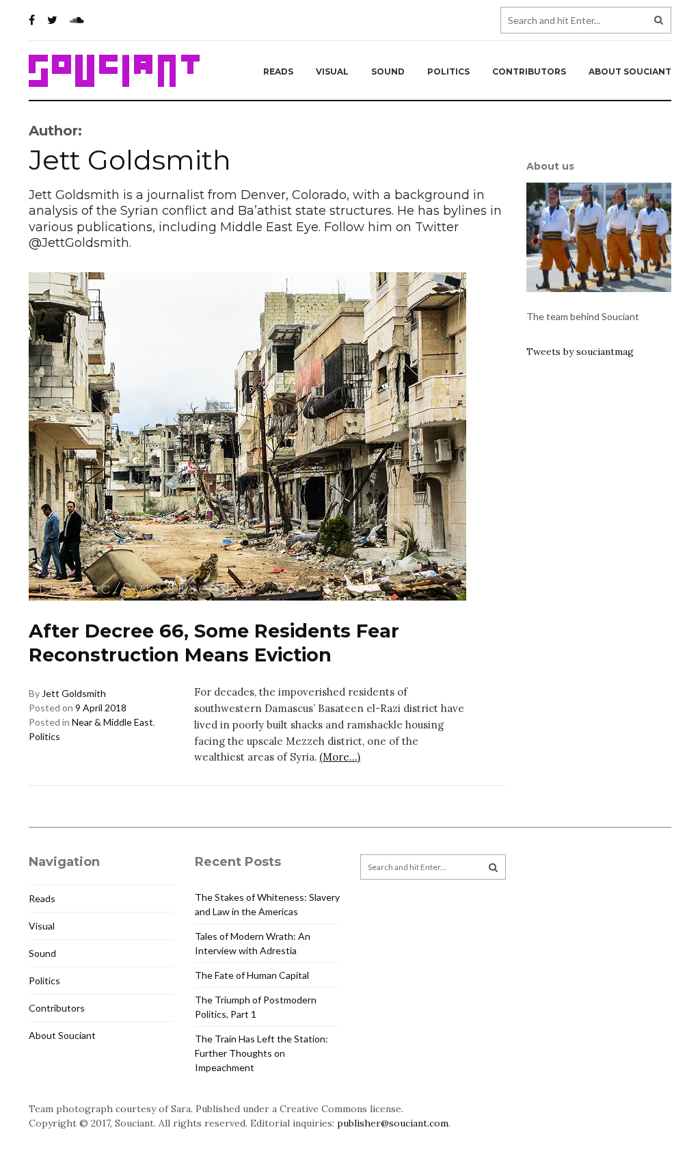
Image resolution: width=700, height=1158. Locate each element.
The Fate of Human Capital (252, 975)
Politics (448, 71)
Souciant (114, 71)
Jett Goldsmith (74, 693)
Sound (388, 71)
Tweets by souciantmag (580, 351)
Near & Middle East (112, 722)
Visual (332, 71)
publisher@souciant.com (392, 1123)
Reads (278, 71)
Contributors (529, 71)
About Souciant (630, 71)
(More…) (339, 756)
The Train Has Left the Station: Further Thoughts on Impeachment (261, 1053)
